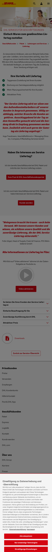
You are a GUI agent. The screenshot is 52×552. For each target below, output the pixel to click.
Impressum (31, 529)
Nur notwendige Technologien (26, 543)
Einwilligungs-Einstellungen (26, 549)
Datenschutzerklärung (17, 529)
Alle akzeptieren (26, 536)
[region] (26, 513)
